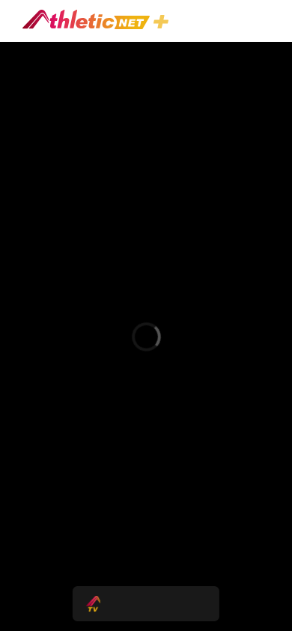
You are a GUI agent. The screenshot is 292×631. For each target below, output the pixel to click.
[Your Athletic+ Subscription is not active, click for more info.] (163, 23)
